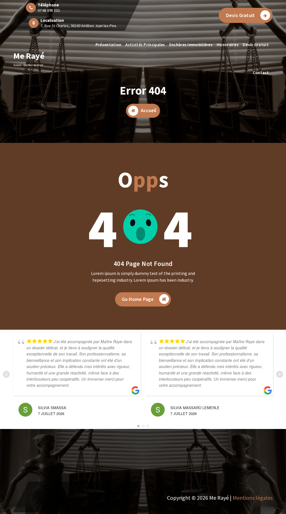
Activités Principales (145, 44)
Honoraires (228, 44)
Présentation (108, 44)
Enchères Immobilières (191, 44)
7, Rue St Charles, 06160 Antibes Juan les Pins (78, 25)
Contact (261, 72)
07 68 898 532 (49, 10)
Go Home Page (138, 299)
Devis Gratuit (240, 15)
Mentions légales (253, 497)
